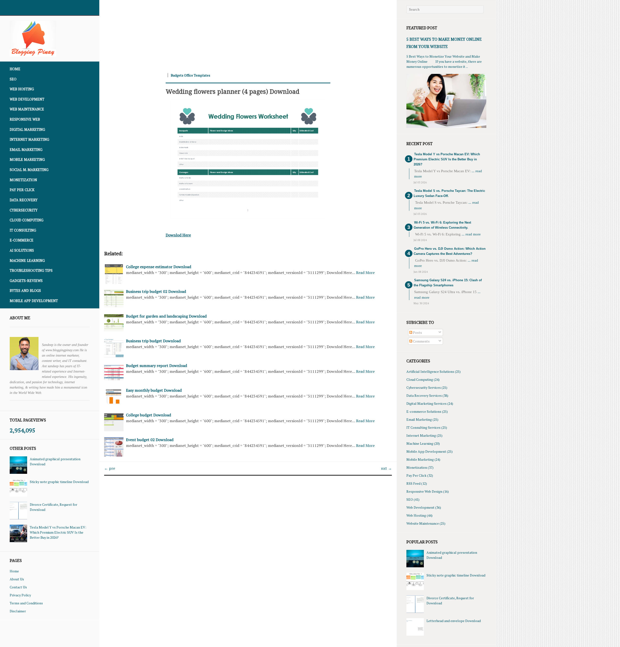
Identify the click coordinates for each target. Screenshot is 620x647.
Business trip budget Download (153, 340)
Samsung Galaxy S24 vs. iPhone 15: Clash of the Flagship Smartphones (448, 282)
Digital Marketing (27, 129)
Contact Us (18, 587)
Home (15, 69)
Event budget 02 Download (149, 439)
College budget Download (148, 415)
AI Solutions (22, 250)
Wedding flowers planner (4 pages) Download (232, 91)
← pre (109, 468)
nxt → (386, 468)
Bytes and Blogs (25, 290)
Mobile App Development (34, 300)
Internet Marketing (29, 139)
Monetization (23, 180)
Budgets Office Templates (190, 75)
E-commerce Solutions (423, 411)
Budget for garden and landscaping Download (166, 316)
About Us (17, 579)
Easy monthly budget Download (154, 390)
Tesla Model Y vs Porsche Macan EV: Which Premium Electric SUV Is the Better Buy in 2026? (58, 532)
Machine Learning (27, 260)
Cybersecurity (24, 210)
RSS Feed (413, 483)
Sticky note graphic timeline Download (59, 481)
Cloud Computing (26, 220)
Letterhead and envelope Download (453, 620)
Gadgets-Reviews (26, 280)
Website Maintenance (422, 523)
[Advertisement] (244, 34)
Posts (417, 332)
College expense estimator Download (158, 266)
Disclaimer (18, 611)
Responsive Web (25, 119)
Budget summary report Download (156, 365)
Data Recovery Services (424, 395)
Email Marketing (26, 149)
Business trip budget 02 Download (156, 291)
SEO (13, 79)
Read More (365, 272)
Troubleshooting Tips (31, 270)
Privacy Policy (20, 595)
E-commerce (21, 240)
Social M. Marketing (29, 169)
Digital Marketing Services (426, 403)
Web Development (27, 99)
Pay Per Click (22, 189)
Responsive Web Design (424, 491)
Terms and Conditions (26, 603)
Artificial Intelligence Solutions (430, 371)
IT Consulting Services (423, 427)
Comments (421, 341)
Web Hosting (22, 89)
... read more (471, 234)
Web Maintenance (27, 109)
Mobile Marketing (27, 159)
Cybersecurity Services (423, 387)
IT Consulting (23, 230)
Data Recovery (24, 200)
